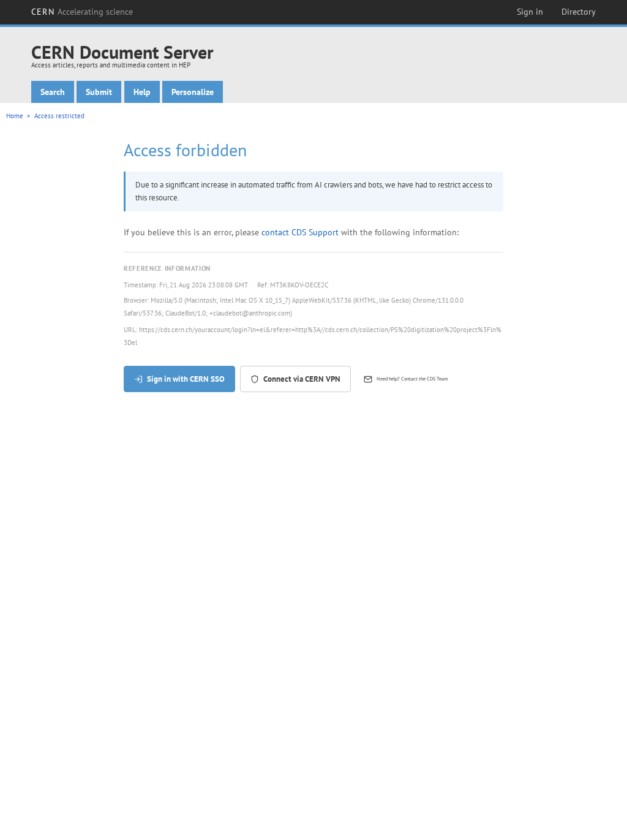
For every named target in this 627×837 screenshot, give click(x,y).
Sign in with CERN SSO (186, 379)
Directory (578, 11)
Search (52, 91)
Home (14, 116)
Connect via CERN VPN (301, 379)
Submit (99, 91)
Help (142, 91)
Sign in (530, 11)
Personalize (192, 91)
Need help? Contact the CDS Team (412, 379)
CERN (82, 11)
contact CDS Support (300, 232)
